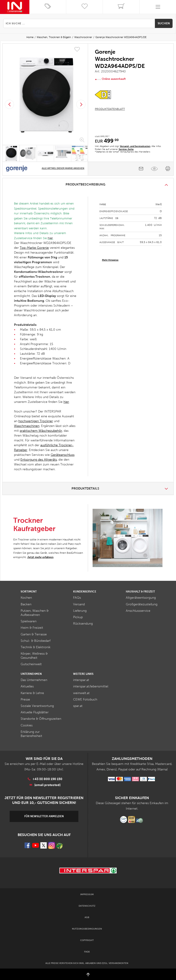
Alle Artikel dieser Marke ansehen (63, 168)
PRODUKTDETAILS (85, 488)
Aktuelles (27, 686)
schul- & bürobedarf (35, 640)
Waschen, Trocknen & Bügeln (54, 37)
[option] (45, 95)
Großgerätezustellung (141, 604)
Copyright (87, 940)
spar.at (77, 706)
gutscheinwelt (31, 664)
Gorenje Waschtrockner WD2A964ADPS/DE (120, 37)
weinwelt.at (81, 693)
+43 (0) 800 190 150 (47, 779)
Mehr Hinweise (110, 260)
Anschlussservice (138, 610)
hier (50, 238)
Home (29, 37)
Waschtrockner (83, 37)
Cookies (27, 725)
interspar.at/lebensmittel (90, 686)
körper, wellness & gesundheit (34, 655)
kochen (26, 597)
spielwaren (28, 621)
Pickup (78, 617)
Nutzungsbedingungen (87, 928)
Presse (25, 699)
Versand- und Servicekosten (135, 146)
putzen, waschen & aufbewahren (35, 613)
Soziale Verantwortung (37, 706)
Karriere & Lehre (32, 693)
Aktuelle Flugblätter (35, 712)
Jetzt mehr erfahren (40, 557)
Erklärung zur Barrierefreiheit (31, 734)
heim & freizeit (32, 627)
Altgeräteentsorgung (141, 597)
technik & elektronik (35, 647)
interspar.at (81, 680)
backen (26, 604)
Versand (79, 604)
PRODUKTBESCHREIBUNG (85, 184)
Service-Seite (126, 149)
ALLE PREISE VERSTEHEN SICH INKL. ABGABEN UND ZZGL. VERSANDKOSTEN (86, 963)
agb (87, 917)
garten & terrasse (34, 634)
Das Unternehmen (34, 680)
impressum (87, 894)
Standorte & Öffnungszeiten (41, 718)
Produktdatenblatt (110, 109)
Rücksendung (83, 623)
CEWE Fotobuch (85, 699)
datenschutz (87, 906)
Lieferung (80, 610)
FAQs (77, 597)
